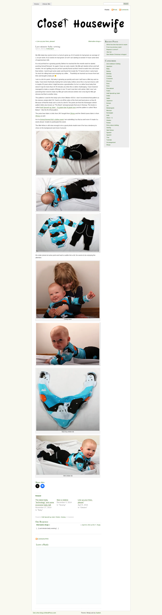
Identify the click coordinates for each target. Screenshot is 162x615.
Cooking (109, 76)
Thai (107, 137)
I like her (109, 52)
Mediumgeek (110, 108)
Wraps (108, 145)
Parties (108, 122)
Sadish (98, 613)
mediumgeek (50, 48)
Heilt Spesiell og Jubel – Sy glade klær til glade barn (58, 107)
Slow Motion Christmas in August (116, 54)
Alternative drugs (94, 41)
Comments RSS (42, 539)
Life (107, 105)
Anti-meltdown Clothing (113, 64)
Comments (124, 10)
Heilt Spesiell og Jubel (48, 517)
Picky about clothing (112, 125)
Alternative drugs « (43, 525)
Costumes (109, 78)
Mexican (109, 110)
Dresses (109, 81)
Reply (98, 525)
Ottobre (58, 517)
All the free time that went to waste (116, 44)
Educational (110, 88)
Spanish (108, 132)
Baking (108, 71)
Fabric (108, 91)
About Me (46, 4)
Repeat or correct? (112, 49)
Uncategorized (110, 142)
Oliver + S (109, 118)
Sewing (63, 517)
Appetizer (109, 66)
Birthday (109, 73)
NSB (107, 115)
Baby (108, 68)
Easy (108, 83)
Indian (108, 95)
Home (36, 4)
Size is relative (62, 500)
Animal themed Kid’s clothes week (52, 119)
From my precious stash (114, 47)
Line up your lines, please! (46, 41)
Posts (115, 10)
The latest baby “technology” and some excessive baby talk (44, 502)
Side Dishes (110, 130)
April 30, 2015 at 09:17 (89, 525)
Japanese (109, 100)
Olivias (72, 113)
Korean (108, 103)
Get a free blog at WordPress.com (44, 613)
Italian (108, 98)
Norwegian (109, 113)
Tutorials (109, 140)
